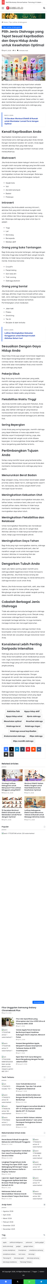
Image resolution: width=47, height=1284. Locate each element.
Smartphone (22, 1250)
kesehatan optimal (13, 721)
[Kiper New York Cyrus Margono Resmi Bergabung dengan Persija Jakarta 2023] (8, 1064)
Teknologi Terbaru (25, 1262)
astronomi (29, 1242)
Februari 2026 (8, 1222)
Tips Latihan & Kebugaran (18, 22)
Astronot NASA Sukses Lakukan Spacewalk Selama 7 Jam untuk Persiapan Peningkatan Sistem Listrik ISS (29, 1121)
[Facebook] (6, 749)
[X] (11, 749)
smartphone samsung (36, 1250)
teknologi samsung (33, 1258)
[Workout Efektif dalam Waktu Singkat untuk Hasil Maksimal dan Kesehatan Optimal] (34, 775)
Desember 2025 (9, 1225)
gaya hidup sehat (14, 716)
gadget (18, 1246)
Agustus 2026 (8, 1211)
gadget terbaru (28, 1246)
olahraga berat (14, 726)
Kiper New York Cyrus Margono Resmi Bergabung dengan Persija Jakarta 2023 (30, 1059)
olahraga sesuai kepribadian (23, 731)
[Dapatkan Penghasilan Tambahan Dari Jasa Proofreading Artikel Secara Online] (39, 1154)
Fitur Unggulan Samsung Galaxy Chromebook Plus (19, 1009)
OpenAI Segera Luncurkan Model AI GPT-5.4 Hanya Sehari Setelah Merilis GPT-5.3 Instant (30, 1108)
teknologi (31, 1254)
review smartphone (9, 1250)
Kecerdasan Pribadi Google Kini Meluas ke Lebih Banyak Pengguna (16, 1140)
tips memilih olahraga (23, 741)
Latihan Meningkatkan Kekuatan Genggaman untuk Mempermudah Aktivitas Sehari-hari (19, 335)
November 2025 (9, 1229)
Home (5, 22)
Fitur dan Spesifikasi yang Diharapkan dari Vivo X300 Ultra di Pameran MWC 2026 (30, 1021)
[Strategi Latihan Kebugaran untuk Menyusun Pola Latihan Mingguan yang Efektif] (12, 775)
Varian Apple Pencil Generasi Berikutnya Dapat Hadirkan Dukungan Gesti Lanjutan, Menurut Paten (30, 1033)
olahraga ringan (33, 726)
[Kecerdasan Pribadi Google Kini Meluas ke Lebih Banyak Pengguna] (39, 1143)
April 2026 (7, 1215)
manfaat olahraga (35, 721)
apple (5, 1242)
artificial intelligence (16, 1242)
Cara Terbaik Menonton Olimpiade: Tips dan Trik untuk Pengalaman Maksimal (28, 1086)
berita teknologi (8, 1246)
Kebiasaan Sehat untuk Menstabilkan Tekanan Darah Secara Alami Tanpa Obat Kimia (15, 1193)
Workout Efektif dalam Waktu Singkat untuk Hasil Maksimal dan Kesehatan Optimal (33, 786)
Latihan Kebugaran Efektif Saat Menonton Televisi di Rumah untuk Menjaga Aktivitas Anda (34, 813)
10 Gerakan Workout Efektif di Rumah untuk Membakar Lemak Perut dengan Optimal (21, 121)
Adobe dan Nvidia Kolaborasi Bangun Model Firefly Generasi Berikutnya (28, 1097)
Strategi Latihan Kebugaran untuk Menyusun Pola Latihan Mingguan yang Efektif (11, 786)
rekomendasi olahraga (15, 736)
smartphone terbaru (9, 1254)
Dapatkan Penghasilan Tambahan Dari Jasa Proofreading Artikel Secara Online (16, 1153)
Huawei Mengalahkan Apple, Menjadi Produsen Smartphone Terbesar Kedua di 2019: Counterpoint (29, 1047)
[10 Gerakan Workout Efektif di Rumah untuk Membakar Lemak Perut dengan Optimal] (12, 802)
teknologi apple (19, 1258)
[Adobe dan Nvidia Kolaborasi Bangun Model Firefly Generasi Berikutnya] (8, 1098)
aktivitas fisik (14, 711)
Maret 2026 (7, 1218)
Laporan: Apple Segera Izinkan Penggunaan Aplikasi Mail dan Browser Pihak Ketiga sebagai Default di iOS (14, 1181)
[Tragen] (15, 7)
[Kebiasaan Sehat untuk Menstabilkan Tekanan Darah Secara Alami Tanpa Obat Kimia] (39, 1195)
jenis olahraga (34, 716)
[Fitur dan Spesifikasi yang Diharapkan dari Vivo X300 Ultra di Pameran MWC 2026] (8, 1022)
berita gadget (39, 1242)
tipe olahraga (36, 736)
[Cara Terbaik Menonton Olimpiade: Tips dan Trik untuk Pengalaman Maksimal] (8, 1087)
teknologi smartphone (10, 1262)
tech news (22, 1254)
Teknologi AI (7, 1258)
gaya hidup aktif (32, 711)
